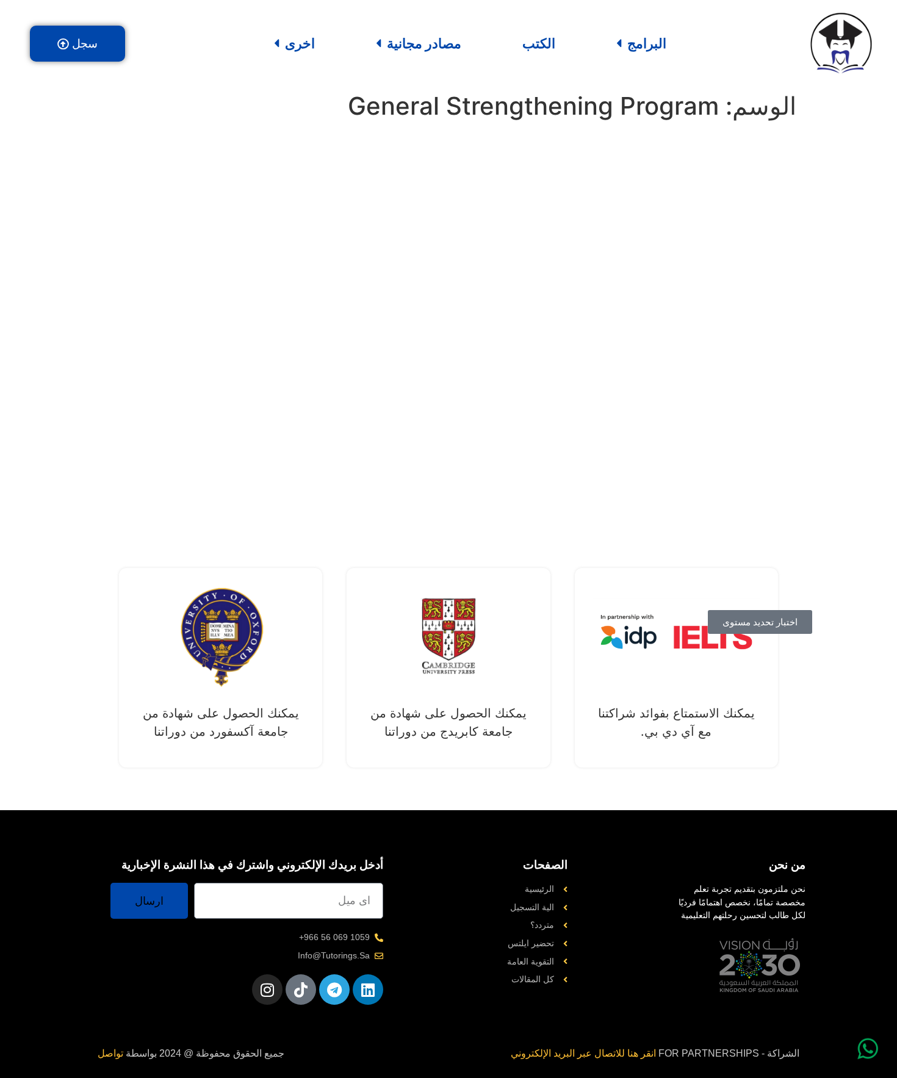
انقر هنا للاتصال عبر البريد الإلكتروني (583, 1053)
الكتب (538, 43)
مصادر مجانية (424, 43)
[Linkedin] (368, 989)
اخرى (300, 43)
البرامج (646, 43)
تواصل (110, 1053)
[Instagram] (267, 989)
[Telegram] (334, 989)
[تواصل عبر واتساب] (868, 1049)
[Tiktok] (301, 989)
